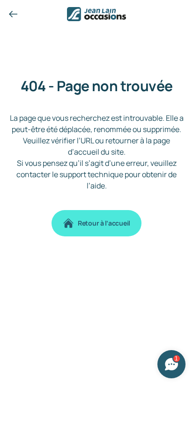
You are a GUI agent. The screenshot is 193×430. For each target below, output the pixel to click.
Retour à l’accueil (104, 223)
